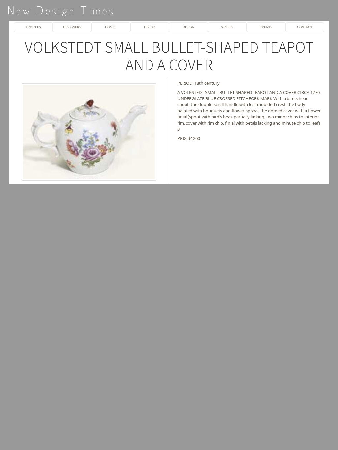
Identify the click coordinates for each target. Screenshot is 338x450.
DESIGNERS (72, 27)
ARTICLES (33, 27)
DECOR (149, 27)
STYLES (227, 27)
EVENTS (266, 27)
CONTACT (304, 27)
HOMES (111, 27)
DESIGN (188, 27)
